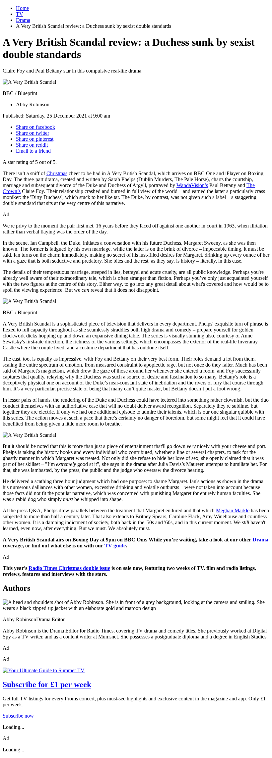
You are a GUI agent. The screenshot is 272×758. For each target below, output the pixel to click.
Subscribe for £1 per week (47, 684)
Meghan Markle (232, 510)
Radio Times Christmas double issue (69, 568)
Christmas (56, 173)
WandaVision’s (192, 185)
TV (19, 14)
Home (22, 8)
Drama (23, 20)
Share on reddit (32, 145)
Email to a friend (33, 151)
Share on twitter (32, 133)
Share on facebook (35, 127)
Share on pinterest (34, 139)
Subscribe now (18, 716)
